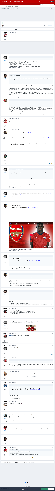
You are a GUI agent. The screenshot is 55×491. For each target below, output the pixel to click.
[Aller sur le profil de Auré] (5, 415)
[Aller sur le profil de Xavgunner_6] (5, 311)
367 (9, 29)
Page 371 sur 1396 (33, 29)
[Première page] (2, 29)
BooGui (5, 54)
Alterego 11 (5, 333)
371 (16, 29)
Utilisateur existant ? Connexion (44, 1)
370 (14, 29)
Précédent (4, 29)
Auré (5, 412)
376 (24, 29)
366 (7, 29)
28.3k (5, 136)
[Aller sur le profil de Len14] (5, 374)
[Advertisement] (15, 15)
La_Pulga (5, 319)
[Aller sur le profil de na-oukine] (5, 156)
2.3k (5, 340)
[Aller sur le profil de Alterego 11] (5, 336)
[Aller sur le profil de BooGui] (5, 57)
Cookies (29, 484)
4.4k (5, 104)
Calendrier (18, 4)
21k (5, 80)
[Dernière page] (29, 29)
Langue (25, 484)
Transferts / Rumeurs (13, 26)
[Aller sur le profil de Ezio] (5, 385)
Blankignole (5, 32)
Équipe (6, 6)
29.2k (5, 389)
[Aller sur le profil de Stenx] (5, 360)
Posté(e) (12, 32)
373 (19, 29)
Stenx (5, 357)
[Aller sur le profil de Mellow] (5, 428)
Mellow (5, 424)
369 (12, 29)
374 (21, 29)
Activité (7, 4)
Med (6, 25)
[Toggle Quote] (10, 75)
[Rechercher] (53, 4)
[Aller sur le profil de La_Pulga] (5, 322)
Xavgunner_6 (5, 308)
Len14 (5, 371)
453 (5, 39)
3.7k (5, 364)
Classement (16, 6)
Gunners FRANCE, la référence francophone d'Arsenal (12, 1)
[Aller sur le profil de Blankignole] (5, 35)
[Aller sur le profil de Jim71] (5, 450)
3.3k (5, 260)
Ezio (5, 382)
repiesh (5, 97)
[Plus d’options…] (52, 32)
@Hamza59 (11, 335)
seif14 (5, 118)
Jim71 (5, 447)
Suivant (27, 29)
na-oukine (5, 153)
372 (17, 29)
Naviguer (3, 4)
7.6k (5, 378)
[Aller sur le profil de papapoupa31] (5, 76)
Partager (45, 25)
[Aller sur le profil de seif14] (5, 121)
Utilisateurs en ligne (10, 6)
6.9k (5, 315)
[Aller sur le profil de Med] (3, 26)
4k (5, 125)
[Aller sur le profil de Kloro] (5, 132)
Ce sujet (50, 4)
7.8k (5, 160)
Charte (14, 4)
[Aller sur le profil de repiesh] (5, 100)
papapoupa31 (5, 73)
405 (5, 454)
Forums (2, 6)
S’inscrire (52, 1)
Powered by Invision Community (27, 486)
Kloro (5, 129)
